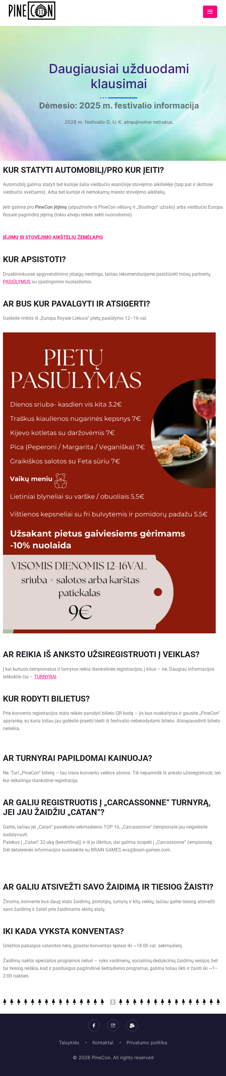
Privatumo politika (147, 1042)
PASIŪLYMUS (17, 282)
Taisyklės (69, 1042)
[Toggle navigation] (210, 12)
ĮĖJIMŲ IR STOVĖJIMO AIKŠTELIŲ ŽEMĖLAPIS (53, 237)
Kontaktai (102, 1042)
